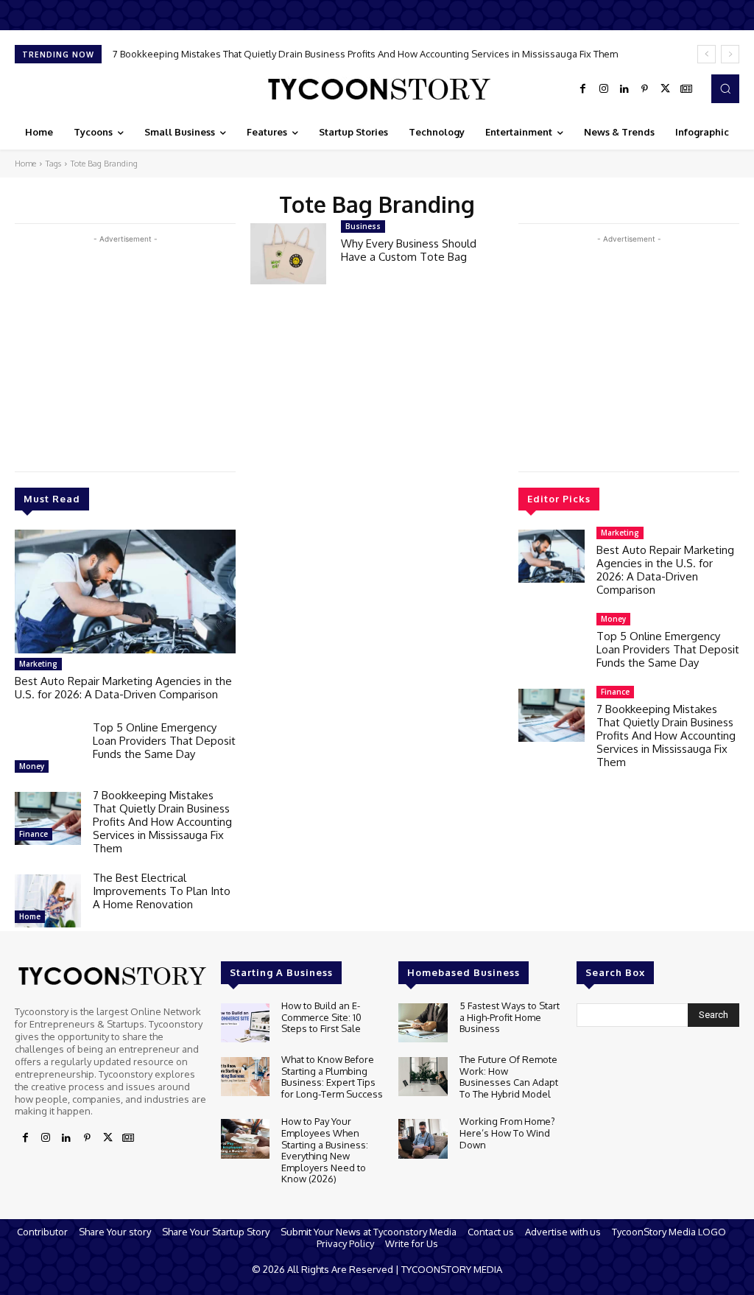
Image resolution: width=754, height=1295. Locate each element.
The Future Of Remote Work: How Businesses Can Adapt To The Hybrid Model (508, 1076)
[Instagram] (603, 89)
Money (31, 766)
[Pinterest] (645, 89)
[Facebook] (583, 89)
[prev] (706, 54)
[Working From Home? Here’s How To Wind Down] (422, 1138)
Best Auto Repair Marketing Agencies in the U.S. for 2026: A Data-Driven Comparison (123, 687)
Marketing (38, 664)
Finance (33, 834)
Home (25, 163)
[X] (665, 89)
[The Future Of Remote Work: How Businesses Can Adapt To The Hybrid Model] (422, 1076)
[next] (730, 54)
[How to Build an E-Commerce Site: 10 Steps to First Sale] (245, 1022)
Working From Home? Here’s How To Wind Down (507, 1132)
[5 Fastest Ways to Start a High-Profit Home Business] (422, 1022)
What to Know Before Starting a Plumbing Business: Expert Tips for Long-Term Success (332, 1076)
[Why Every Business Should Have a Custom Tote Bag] (288, 253)
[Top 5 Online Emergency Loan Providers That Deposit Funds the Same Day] (48, 750)
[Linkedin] (624, 89)
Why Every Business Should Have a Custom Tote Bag (408, 250)
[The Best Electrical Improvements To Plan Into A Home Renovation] (48, 900)
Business (363, 226)
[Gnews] (686, 89)
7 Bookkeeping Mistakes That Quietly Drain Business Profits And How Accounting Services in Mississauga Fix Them (365, 54)
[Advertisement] (125, 350)
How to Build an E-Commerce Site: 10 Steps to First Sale (321, 1017)
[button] (725, 88)
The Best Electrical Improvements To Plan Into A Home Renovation (161, 891)
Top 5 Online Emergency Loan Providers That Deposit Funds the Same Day (164, 740)
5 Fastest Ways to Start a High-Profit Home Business (509, 1017)
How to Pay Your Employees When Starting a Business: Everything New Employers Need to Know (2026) (324, 1150)
